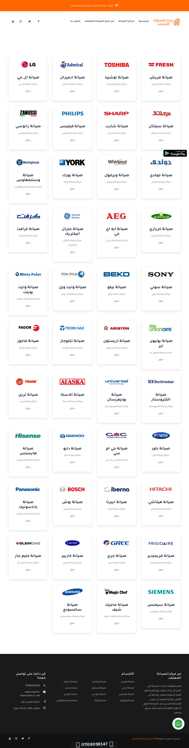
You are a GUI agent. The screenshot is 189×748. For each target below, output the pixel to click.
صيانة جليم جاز (28, 556)
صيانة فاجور (28, 341)
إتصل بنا (75, 21)
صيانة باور (161, 449)
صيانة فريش (161, 78)
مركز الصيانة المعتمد (143, 739)
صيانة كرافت (28, 229)
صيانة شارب (116, 127)
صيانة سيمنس (161, 605)
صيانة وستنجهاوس (67, 700)
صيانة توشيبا (117, 78)
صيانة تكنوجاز (72, 341)
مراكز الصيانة (126, 21)
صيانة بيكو (116, 288)
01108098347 (32, 686)
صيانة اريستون (116, 341)
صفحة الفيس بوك (30, 702)
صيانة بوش (72, 503)
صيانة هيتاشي (161, 503)
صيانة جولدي (161, 176)
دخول (161, 91)
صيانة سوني (161, 288)
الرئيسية (144, 21)
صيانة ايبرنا (116, 503)
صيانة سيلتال (161, 127)
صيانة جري (116, 556)
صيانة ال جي (28, 78)
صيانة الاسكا (72, 395)
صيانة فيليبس (72, 127)
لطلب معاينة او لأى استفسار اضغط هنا (92, 6)
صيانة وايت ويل (72, 288)
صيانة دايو (72, 449)
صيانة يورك (72, 176)
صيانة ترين (28, 395)
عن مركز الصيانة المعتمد (99, 21)
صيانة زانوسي (28, 127)
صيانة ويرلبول (116, 176)
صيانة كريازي (161, 229)
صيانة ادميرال (72, 78)
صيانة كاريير (72, 556)
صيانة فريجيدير (160, 556)
